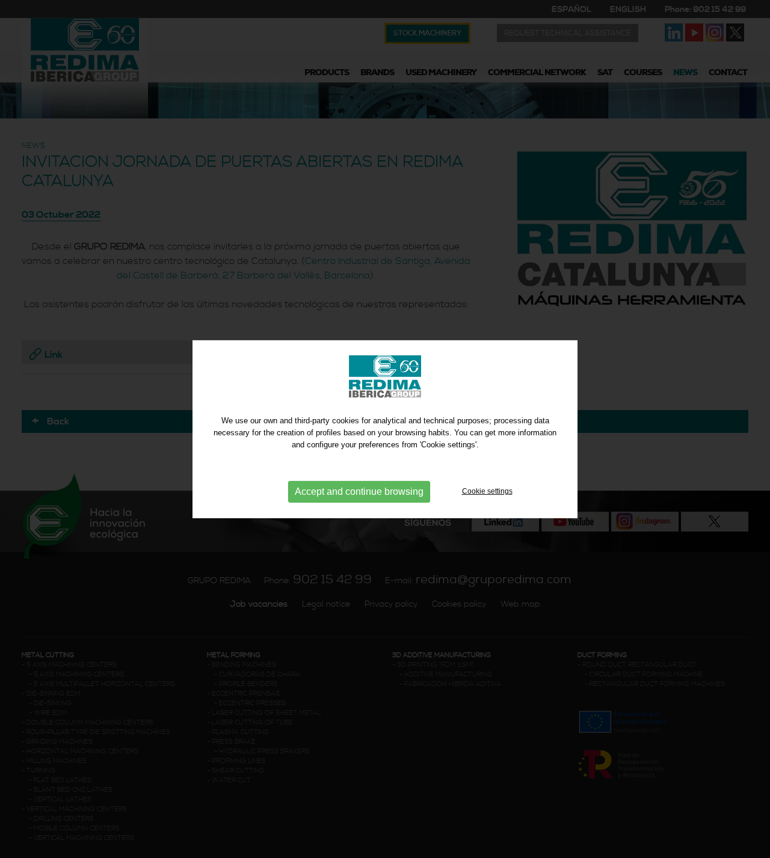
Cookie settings (487, 491)
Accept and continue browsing (359, 491)
